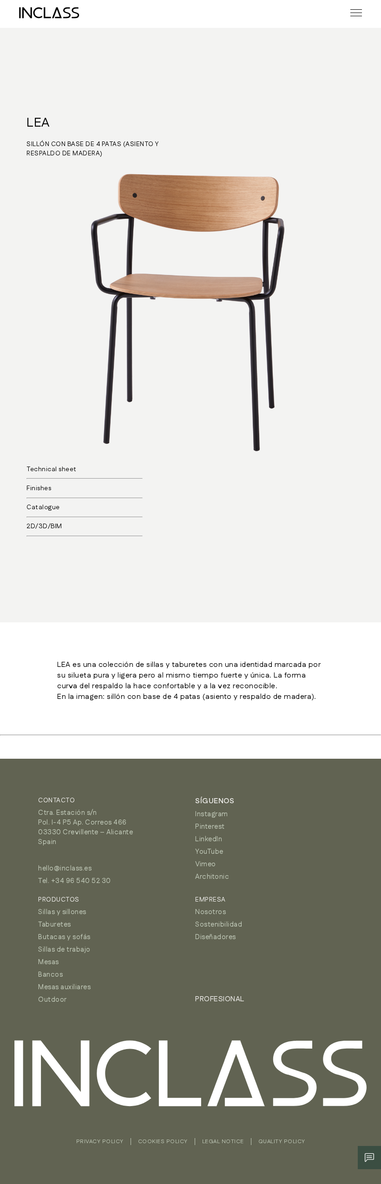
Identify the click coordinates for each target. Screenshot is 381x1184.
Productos (58, 899)
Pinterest (210, 827)
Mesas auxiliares (64, 987)
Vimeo (205, 864)
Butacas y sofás (64, 937)
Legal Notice (223, 1142)
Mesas (48, 962)
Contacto (56, 800)
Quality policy (281, 1142)
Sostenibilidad (218, 924)
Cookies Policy (163, 1142)
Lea (38, 123)
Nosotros (210, 912)
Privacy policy (100, 1142)
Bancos (50, 974)
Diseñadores (215, 937)
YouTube (209, 852)
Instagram (211, 814)
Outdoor (52, 1000)
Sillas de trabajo (64, 949)
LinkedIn (208, 839)
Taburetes (54, 924)
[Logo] (49, 13)
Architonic (212, 877)
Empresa (210, 899)
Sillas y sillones (62, 912)
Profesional (219, 999)
